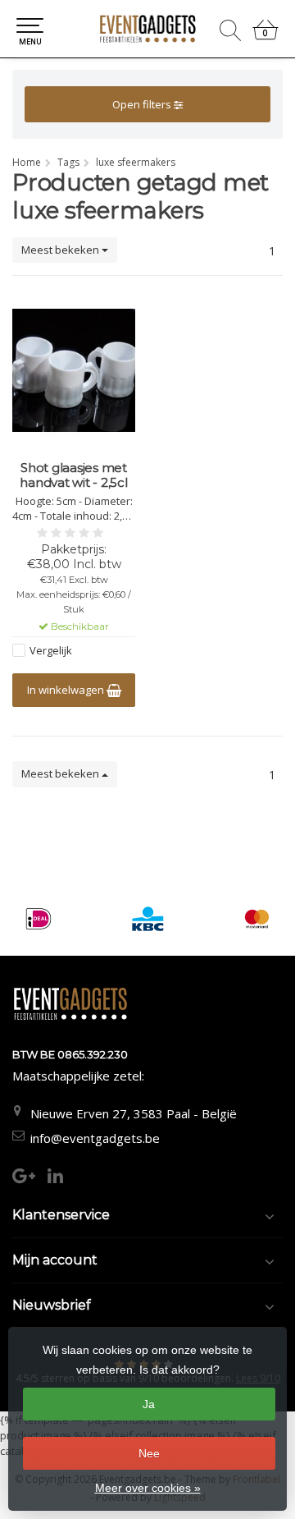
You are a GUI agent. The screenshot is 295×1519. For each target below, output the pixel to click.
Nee (149, 1453)
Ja (149, 1404)
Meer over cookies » (148, 1487)
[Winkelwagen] (265, 36)
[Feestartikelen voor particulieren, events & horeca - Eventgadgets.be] (147, 28)
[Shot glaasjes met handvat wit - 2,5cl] (73, 370)
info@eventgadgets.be (95, 1138)
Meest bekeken (61, 249)
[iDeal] (38, 918)
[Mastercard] (257, 918)
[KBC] (148, 918)
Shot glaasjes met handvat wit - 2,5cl (73, 475)
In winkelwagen (67, 689)
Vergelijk (51, 650)
